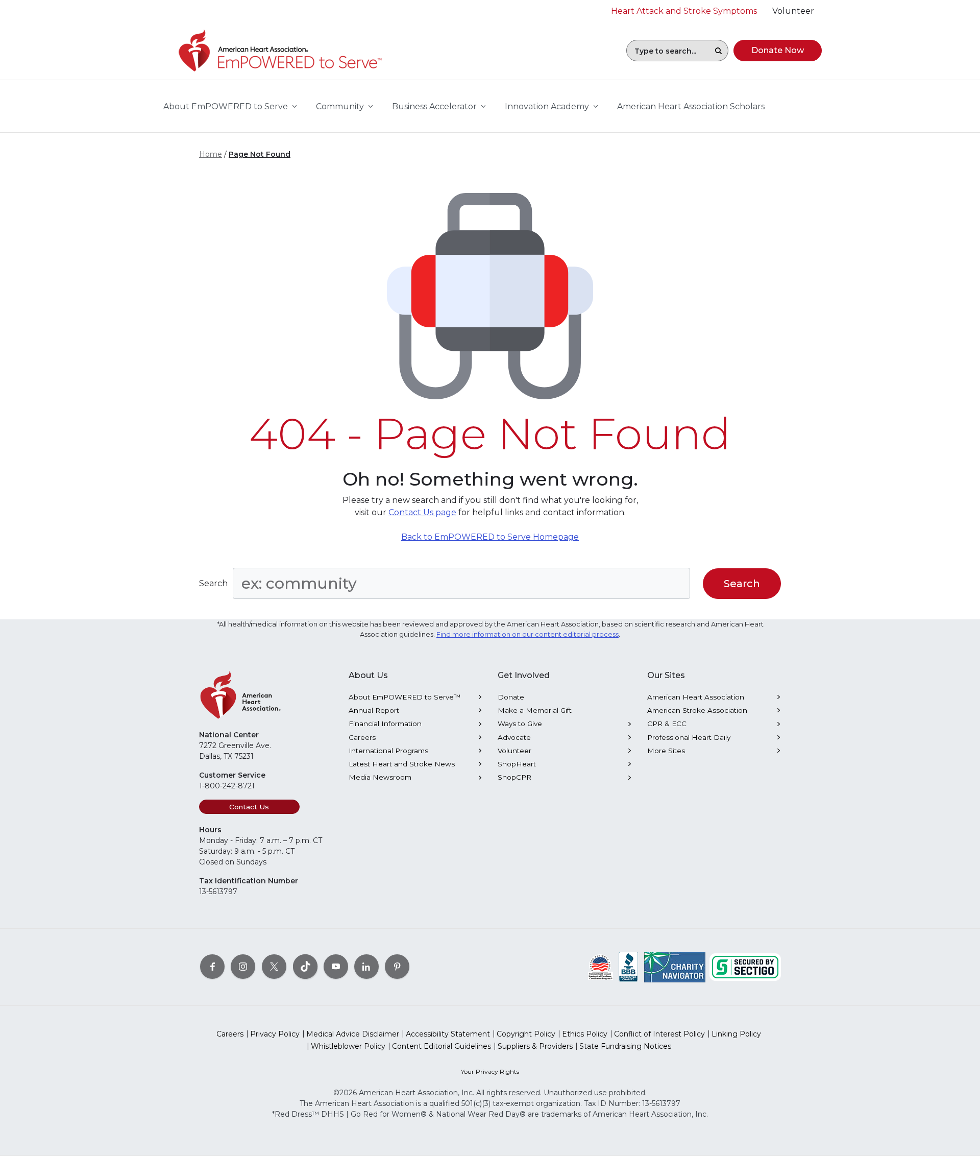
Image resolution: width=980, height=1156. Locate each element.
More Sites (666, 750)
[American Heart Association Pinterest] (397, 966)
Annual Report (374, 710)
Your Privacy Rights (490, 1071)
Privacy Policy (275, 1034)
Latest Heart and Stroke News (402, 764)
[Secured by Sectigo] (745, 966)
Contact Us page (422, 512)
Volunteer (514, 750)
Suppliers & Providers (535, 1046)
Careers (362, 737)
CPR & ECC (667, 723)
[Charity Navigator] (674, 966)
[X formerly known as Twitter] (274, 966)
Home (210, 154)
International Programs (388, 750)
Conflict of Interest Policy (659, 1034)
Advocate (514, 737)
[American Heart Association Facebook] (212, 966)
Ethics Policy (584, 1034)
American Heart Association (695, 697)
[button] (718, 50)
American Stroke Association (697, 710)
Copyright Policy (526, 1034)
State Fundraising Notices (625, 1046)
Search (213, 583)
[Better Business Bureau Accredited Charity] (628, 966)
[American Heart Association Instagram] (243, 966)
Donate (511, 697)
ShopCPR (514, 777)
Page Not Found (259, 154)
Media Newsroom (380, 777)
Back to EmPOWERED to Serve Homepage (490, 537)
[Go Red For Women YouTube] (336, 966)
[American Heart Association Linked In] (366, 966)
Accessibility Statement (448, 1034)
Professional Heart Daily (688, 737)
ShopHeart (517, 764)
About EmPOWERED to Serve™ (405, 697)
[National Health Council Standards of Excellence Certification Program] (600, 966)
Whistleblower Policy (348, 1046)
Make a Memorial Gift (535, 710)
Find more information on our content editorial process (527, 634)
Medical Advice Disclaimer (352, 1034)
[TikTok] (305, 966)
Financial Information (385, 723)
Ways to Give (520, 723)
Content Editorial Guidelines (441, 1046)
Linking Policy (736, 1034)
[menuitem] (691, 107)
